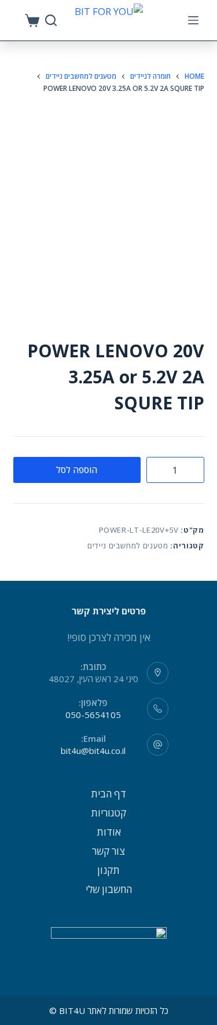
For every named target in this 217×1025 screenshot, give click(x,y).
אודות (109, 832)
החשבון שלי (109, 889)
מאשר (109, 1014)
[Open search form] (51, 20)
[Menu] (193, 20)
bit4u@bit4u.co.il (93, 750)
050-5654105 (93, 714)
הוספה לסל (76, 469)
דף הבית (108, 793)
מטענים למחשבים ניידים (127, 545)
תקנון (108, 870)
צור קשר (108, 851)
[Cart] (32, 20)
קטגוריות (108, 812)
